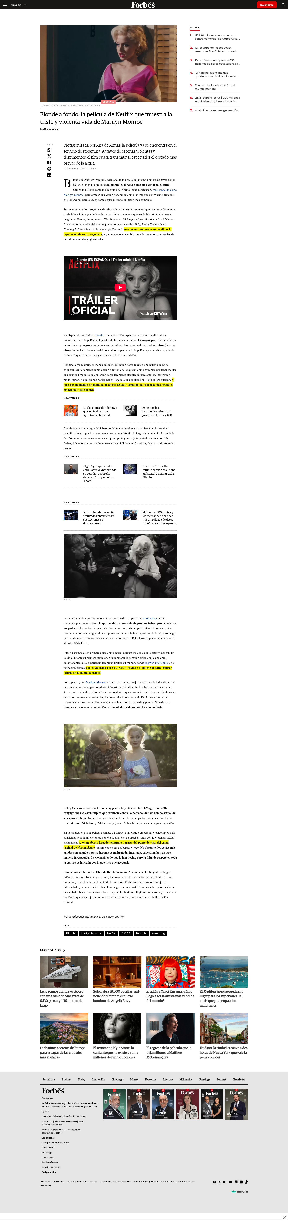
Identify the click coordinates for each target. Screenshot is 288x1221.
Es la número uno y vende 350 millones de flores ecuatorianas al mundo (217, 62)
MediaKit (81, 1182)
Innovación (98, 1079)
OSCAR (125, 933)
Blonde (99, 335)
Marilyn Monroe (96, 682)
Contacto (93, 1182)
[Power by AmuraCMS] (239, 1191)
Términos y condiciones (52, 1182)
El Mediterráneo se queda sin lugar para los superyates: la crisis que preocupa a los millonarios (221, 998)
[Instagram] (225, 1182)
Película (141, 933)
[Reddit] (49, 169)
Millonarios (186, 1079)
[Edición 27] (212, 1104)
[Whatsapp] (49, 150)
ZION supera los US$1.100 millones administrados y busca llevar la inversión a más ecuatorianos (217, 99)
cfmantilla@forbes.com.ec (74, 1116)
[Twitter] (49, 156)
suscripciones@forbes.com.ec (55, 1143)
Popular (195, 27)
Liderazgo (118, 1079)
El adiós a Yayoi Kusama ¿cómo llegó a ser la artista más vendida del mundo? (170, 996)
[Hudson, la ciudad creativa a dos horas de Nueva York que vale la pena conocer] (224, 1028)
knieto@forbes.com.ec (52, 1125)
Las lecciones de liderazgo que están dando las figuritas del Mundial (100, 411)
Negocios (150, 1079)
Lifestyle (168, 1079)
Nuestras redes (141, 1182)
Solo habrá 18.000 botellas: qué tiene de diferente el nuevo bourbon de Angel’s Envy (116, 996)
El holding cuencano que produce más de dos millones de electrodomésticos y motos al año (218, 74)
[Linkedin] (49, 175)
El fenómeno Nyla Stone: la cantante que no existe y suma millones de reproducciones (115, 1052)
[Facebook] (49, 163)
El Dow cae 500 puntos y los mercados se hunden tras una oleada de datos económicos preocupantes (159, 518)
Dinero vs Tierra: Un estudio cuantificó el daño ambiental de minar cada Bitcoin (159, 472)
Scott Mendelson (50, 129)
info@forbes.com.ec (89, 1107)
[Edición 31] (114, 1104)
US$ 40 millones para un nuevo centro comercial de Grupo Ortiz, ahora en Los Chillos (216, 37)
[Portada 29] (163, 1104)
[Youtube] (230, 1182)
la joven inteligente (156, 663)
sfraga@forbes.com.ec (52, 1133)
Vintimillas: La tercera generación (216, 110)
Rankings (205, 1079)
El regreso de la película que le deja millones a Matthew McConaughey (168, 1052)
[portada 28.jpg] (187, 1104)
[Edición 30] (139, 1104)
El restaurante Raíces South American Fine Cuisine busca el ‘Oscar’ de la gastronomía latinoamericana (215, 49)
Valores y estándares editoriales (115, 1182)
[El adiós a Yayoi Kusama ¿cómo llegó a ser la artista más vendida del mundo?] (170, 972)
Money (134, 1079)
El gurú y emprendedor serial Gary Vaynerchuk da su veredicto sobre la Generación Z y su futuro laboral (99, 474)
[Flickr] (241, 1182)
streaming (158, 933)
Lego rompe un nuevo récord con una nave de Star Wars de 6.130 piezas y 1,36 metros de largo (62, 998)
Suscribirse (267, 4)
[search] (283, 5)
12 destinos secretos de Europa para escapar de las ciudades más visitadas (63, 1052)
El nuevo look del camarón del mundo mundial (215, 87)
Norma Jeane (150, 618)
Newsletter (239, 1079)
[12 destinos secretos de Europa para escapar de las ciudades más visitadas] (64, 1028)
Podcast (66, 1079)
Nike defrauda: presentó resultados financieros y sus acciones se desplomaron (98, 518)
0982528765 (48, 1158)
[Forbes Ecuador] (144, 5)
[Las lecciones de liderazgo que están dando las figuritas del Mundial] (71, 410)
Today (81, 1079)
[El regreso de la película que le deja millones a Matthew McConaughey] (170, 1028)
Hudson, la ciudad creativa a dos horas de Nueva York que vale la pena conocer (224, 1052)
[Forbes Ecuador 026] (236, 1104)
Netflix (111, 933)
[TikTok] (246, 1182)
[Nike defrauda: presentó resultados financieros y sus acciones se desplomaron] (71, 515)
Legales (70, 1182)
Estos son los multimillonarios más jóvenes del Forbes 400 (157, 411)
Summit (221, 1079)
